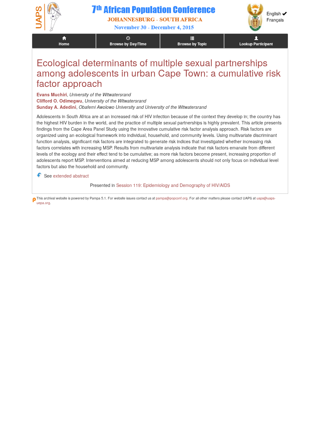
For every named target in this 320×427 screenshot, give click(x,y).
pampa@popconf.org (172, 198)
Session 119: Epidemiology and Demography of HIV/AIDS (173, 185)
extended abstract (71, 176)
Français (275, 20)
